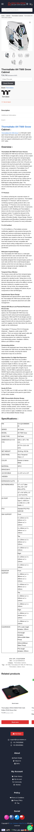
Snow (23, 666)
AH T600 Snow (28, 665)
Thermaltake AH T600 (17, 665)
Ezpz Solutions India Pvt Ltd (18, 823)
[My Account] (27, 4)
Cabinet (19, 666)
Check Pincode (8, 83)
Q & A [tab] (3, 120)
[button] (30, 22)
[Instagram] (6, 817)
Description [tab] (5, 110)
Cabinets (8, 15)
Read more (15, 722)
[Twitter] (17, 817)
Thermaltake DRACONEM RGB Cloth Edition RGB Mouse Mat (13, 709)
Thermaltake (10, 88)
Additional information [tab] (8, 115)
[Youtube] (22, 817)
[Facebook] (11, 817)
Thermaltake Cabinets (17, 15)
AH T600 (8, 665)
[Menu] (4, 4)
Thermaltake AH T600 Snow (16, 126)
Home (3, 15)
